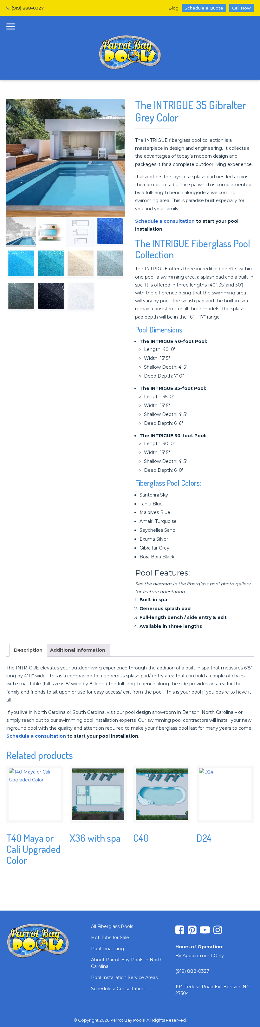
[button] (10, 27)
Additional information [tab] (77, 650)
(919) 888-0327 (28, 7)
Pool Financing (107, 948)
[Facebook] (179, 931)
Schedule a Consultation (118, 988)
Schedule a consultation (165, 221)
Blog (173, 7)
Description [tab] (28, 650)
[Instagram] (217, 931)
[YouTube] (205, 931)
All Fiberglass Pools (112, 926)
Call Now (241, 7)
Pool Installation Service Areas (124, 977)
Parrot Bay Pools (130, 52)
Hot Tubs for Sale (110, 937)
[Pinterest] (192, 931)
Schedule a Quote (204, 7)
